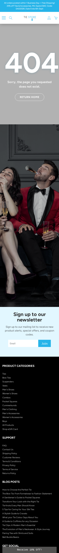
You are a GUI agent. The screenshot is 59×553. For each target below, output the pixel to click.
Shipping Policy (9, 453)
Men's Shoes (8, 389)
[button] (29, 550)
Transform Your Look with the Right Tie (20, 501)
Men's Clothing (9, 409)
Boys (4, 421)
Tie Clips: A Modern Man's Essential (18, 525)
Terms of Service (10, 469)
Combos (6, 397)
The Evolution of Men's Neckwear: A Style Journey (26, 529)
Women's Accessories (12, 417)
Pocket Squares (9, 401)
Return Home (29, 97)
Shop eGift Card (10, 429)
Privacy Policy (8, 465)
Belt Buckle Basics (10, 537)
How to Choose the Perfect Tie (16, 489)
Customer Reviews (11, 457)
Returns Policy (9, 473)
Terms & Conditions (11, 461)
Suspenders (8, 381)
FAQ (4, 445)
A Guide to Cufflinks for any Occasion (20, 521)
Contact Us (7, 449)
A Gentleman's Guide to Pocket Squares (21, 497)
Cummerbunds (9, 405)
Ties (4, 373)
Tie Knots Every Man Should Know (18, 505)
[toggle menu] (3, 17)
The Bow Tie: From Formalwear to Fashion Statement (27, 493)
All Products (8, 425)
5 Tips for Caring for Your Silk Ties (18, 509)
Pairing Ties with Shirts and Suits (17, 533)
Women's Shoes (9, 393)
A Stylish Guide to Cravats (14, 513)
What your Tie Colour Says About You (20, 517)
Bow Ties (6, 377)
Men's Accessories (11, 413)
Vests (4, 385)
